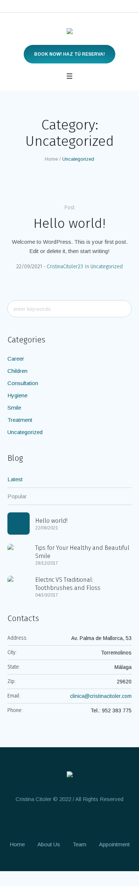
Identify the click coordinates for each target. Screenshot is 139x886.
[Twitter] (83, 821)
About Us (48, 844)
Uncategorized (106, 266)
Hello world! (69, 223)
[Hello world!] (18, 523)
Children (17, 371)
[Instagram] (69, 821)
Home (51, 159)
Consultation (22, 383)
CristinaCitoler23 (65, 266)
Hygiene (17, 395)
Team (79, 844)
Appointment (114, 844)
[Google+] (55, 821)
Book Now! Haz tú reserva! (69, 54)
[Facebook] (41, 821)
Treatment (19, 420)
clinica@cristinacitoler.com (101, 696)
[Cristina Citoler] (70, 33)
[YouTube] (96, 821)
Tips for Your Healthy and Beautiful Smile (82, 552)
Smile (14, 407)
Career (15, 358)
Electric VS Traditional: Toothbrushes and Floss (67, 583)
